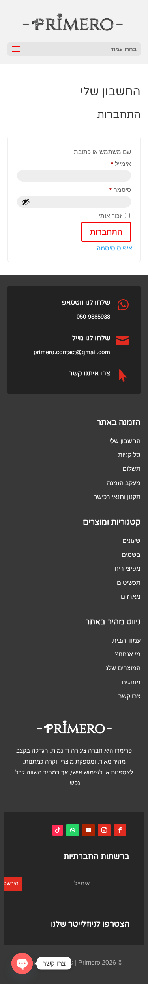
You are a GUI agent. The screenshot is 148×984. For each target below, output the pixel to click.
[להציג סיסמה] (25, 201)
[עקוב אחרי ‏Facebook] (120, 830)
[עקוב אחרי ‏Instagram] (104, 830)
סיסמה (114, 189)
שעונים (131, 540)
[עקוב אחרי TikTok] (57, 830)
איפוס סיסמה (114, 248)
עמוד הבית (126, 640)
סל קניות (129, 454)
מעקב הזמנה (124, 483)
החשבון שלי (125, 441)
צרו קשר (129, 696)
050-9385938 (93, 316)
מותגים (131, 682)
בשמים (131, 554)
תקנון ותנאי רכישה (117, 496)
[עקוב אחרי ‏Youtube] (88, 830)
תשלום (131, 468)
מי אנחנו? (128, 654)
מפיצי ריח (127, 568)
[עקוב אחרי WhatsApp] (72, 830)
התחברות (106, 232)
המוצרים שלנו (122, 668)
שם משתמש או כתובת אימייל (102, 157)
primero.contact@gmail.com (72, 352)
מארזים (131, 596)
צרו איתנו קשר (89, 373)
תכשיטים (129, 582)
